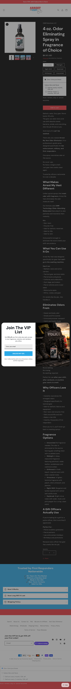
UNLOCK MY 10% (18, 354)
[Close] (67, 325)
